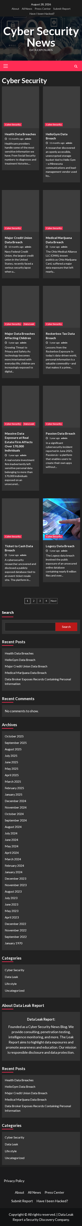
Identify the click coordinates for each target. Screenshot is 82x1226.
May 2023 (11, 911)
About (15, 8)
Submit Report (62, 8)
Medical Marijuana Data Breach (26, 672)
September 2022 (16, 936)
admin (28, 138)
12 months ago (16, 246)
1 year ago (54, 246)
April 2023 (12, 917)
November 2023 (16, 885)
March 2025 (13, 781)
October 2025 (14, 736)
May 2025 (11, 768)
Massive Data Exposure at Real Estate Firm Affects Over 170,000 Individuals (19, 442)
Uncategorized (14, 990)
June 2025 (11, 762)
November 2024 (16, 807)
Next (54, 600)
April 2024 (12, 852)
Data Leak (29, 324)
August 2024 (13, 826)
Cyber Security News (41, 36)
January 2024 (13, 872)
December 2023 (15, 878)
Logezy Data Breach (60, 546)
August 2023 (13, 891)
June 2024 (11, 839)
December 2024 (15, 801)
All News (27, 8)
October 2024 (14, 814)
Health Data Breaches (20, 134)
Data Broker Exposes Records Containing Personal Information (38, 681)
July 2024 (11, 833)
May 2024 (11, 846)
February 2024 (14, 865)
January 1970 (13, 943)
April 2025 (12, 775)
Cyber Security (13, 124)
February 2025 (14, 788)
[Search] (75, 66)
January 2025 (13, 794)
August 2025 (13, 749)
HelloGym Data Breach (20, 659)
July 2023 (11, 898)
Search (8, 612)
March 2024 (13, 859)
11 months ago (16, 138)
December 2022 (15, 923)
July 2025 (11, 755)
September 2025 (16, 742)
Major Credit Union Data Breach (26, 666)
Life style (11, 983)
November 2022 (16, 930)
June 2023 (11, 904)
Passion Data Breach (60, 433)
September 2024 (16, 820)
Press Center (43, 8)
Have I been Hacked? (42, 13)
